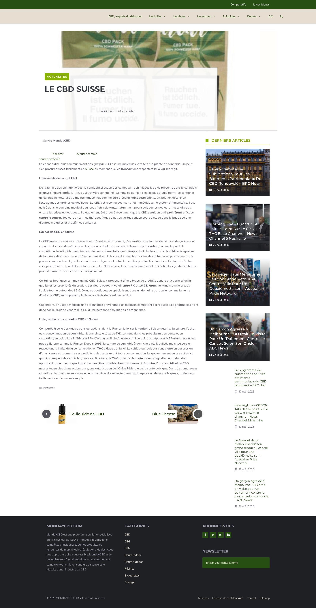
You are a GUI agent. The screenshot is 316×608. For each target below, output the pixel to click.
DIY (270, 16)
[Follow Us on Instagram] (221, 535)
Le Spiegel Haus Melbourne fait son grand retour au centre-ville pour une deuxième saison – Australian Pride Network (236, 283)
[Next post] (198, 413)
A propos (203, 598)
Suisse (89, 169)
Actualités (57, 76)
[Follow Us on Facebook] (205, 535)
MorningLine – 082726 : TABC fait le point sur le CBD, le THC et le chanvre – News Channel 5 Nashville (251, 413)
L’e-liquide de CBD (86, 414)
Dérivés (252, 16)
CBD (127, 534)
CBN (127, 548)
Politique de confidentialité (227, 598)
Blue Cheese (163, 414)
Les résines (204, 16)
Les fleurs (179, 16)
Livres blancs (261, 4)
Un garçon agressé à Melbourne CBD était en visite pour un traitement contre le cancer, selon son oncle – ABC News (237, 338)
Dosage (129, 582)
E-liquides (229, 16)
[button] (281, 16)
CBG (127, 541)
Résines (129, 568)
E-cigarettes (132, 575)
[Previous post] (46, 413)
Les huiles (155, 16)
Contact (251, 598)
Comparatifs (238, 4)
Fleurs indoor (133, 555)
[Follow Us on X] (213, 535)
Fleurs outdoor (134, 562)
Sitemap (265, 598)
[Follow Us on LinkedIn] (228, 535)
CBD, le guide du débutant (125, 16)
